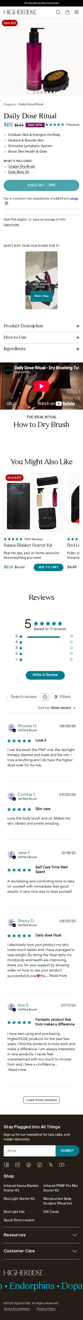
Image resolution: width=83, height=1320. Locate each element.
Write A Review (45, 675)
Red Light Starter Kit (19, 1199)
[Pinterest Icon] (28, 1165)
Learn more (11, 225)
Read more (58, 976)
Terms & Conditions (17, 1309)
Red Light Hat (14, 1212)
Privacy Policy (46, 1309)
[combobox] (57, 708)
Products (10, 104)
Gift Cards (51, 1212)
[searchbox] (24, 697)
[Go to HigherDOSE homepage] (20, 12)
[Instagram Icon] (17, 1165)
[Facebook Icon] (6, 1165)
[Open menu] (76, 12)
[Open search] (58, 12)
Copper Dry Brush (21, 166)
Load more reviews (41, 1100)
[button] (30, 92)
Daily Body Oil (18, 172)
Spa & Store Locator (19, 1220)
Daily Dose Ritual (31, 104)
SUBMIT (67, 1150)
